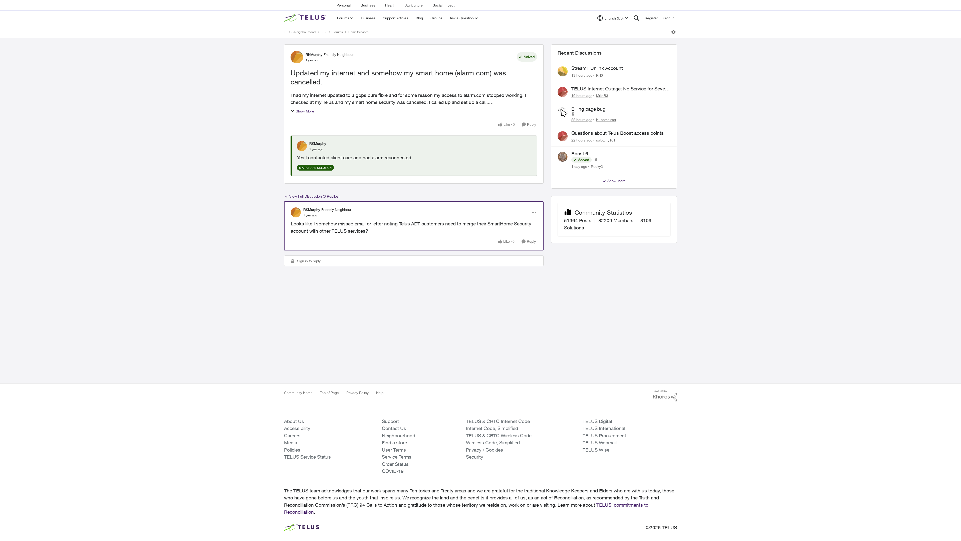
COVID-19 (393, 471)
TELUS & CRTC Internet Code (498, 421)
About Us (294, 421)
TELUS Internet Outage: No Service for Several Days (620, 89)
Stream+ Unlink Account (597, 68)
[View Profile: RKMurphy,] (302, 146)
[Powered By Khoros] (665, 395)
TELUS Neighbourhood (300, 32)
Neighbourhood (398, 435)
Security (474, 457)
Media (290, 442)
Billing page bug (588, 109)
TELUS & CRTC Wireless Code (499, 435)
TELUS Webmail (600, 442)
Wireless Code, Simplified (493, 442)
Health (390, 5)
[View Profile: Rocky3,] (563, 157)
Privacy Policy (357, 392)
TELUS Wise (596, 450)
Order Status (395, 464)
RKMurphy (314, 54)
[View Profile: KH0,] (563, 71)
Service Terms (396, 457)
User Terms (394, 450)
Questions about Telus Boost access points (617, 133)
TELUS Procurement (604, 435)
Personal (344, 5)
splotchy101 (605, 140)
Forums (338, 32)
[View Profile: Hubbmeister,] (563, 112)
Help (379, 392)
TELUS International (604, 428)
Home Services (358, 32)
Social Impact (443, 5)
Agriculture (414, 5)
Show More (305, 111)
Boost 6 (579, 153)
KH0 (599, 75)
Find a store (394, 442)
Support (390, 421)
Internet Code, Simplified (492, 428)
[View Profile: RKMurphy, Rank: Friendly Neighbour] (297, 57)
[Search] (636, 18)
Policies (292, 450)
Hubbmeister (606, 119)
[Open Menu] (673, 32)
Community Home (298, 392)
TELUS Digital (597, 421)
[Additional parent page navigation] (324, 32)
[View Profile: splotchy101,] (563, 136)
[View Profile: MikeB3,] (563, 92)
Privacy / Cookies (484, 450)
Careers (292, 435)
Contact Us (394, 428)
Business (368, 5)
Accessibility (297, 428)
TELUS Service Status (307, 457)
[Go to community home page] (305, 18)
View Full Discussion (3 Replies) (314, 196)
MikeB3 (602, 95)
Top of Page (329, 392)
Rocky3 (597, 166)
